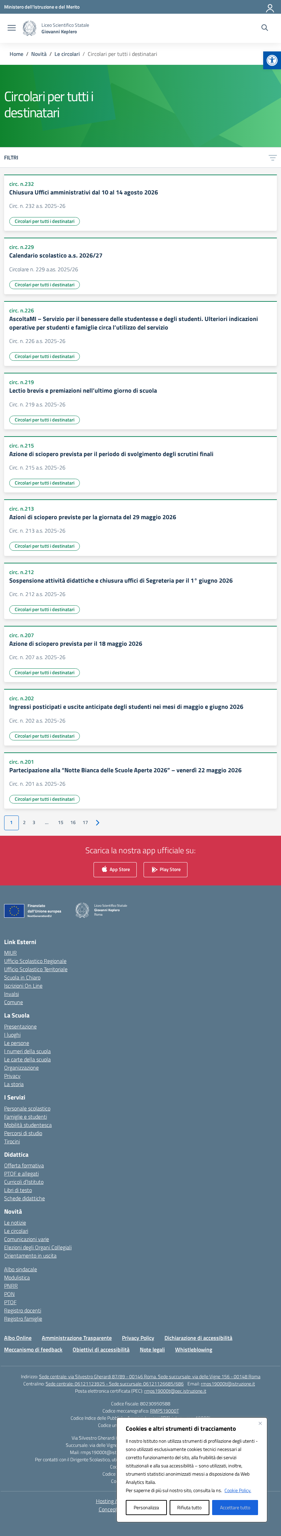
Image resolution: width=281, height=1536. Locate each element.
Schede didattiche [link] (24, 1198)
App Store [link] (119, 868)
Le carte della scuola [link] (27, 1059)
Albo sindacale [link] (20, 1269)
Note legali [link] (152, 1349)
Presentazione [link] (20, 1026)
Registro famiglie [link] (23, 1318)
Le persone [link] (16, 1043)
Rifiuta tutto (189, 1507)
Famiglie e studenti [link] (25, 1116)
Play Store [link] (170, 868)
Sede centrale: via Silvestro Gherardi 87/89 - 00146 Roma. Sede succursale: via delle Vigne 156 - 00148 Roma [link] (149, 1376)
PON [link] (9, 1294)
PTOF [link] (10, 1302)
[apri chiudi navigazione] (12, 28)
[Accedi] (270, 7)
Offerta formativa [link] (24, 1165)
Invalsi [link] (11, 994)
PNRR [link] (11, 1286)
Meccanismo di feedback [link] (33, 1349)
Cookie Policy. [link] (237, 1490)
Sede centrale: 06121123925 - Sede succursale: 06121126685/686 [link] (115, 1383)
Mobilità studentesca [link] (28, 1125)
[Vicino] (260, 1423)
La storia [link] (14, 1084)
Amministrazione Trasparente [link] (77, 1338)
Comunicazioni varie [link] (26, 1239)
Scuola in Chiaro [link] (22, 977)
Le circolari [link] (16, 1231)
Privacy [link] (12, 1076)
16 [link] (73, 822)
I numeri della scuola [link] (27, 1051)
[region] (192, 1469)
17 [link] (85, 822)
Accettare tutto (235, 1507)
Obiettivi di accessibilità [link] (101, 1349)
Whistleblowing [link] (193, 1349)
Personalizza (146, 1507)
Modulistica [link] (17, 1277)
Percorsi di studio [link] (23, 1133)
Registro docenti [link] (22, 1310)
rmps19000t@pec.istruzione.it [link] (175, 1390)
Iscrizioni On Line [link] (23, 985)
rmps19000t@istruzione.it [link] (228, 1383)
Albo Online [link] (18, 1338)
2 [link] (24, 822)
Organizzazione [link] (21, 1067)
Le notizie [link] (15, 1222)
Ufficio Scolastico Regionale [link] (35, 961)
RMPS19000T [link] (164, 1410)
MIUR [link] (10, 953)
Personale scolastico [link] (27, 1108)
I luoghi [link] (12, 1035)
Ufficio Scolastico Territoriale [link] (36, 969)
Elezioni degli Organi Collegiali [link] (38, 1247)
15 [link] (60, 822)
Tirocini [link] (12, 1141)
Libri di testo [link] (18, 1190)
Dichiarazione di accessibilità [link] (198, 1338)
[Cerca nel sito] (264, 28)
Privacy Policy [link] (138, 1338)
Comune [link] (13, 1002)
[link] (272, 60)
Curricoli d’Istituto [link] (24, 1182)
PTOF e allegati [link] (21, 1173)
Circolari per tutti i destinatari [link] (44, 221)
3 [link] (34, 822)
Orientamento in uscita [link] (30, 1255)
